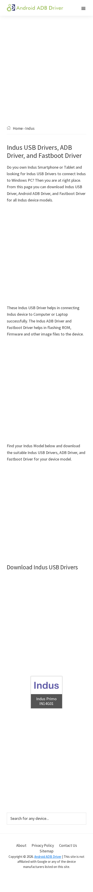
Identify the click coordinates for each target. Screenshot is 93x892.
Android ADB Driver (47, 856)
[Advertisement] (46, 77)
